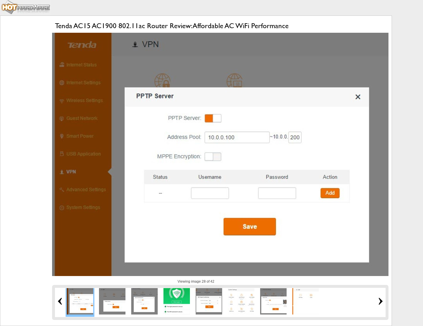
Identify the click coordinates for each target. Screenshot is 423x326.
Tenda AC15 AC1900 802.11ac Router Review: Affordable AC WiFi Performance (172, 26)
